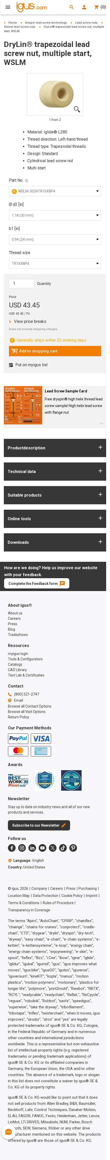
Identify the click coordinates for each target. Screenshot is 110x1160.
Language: (28, 860)
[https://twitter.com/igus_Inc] (53, 848)
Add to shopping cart (34, 352)
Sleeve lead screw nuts (19, 26)
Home (12, 22)
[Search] (72, 7)
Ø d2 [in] (16, 204)
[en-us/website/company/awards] (18, 780)
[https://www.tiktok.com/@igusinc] (63, 848)
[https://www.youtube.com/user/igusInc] (42, 848)
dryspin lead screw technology (46, 22)
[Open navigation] (8, 7)
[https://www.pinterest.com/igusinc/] (73, 848)
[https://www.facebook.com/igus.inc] (12, 848)
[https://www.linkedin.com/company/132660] (32, 848)
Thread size (19, 252)
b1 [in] (14, 228)
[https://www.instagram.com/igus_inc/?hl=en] (22, 848)
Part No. (16, 180)
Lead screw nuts (86, 22)
